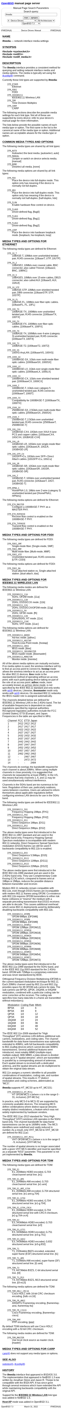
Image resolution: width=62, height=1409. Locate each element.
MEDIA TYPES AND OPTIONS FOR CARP (28, 1348)
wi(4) (10, 690)
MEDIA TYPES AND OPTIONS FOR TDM (27, 1160)
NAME (6, 36)
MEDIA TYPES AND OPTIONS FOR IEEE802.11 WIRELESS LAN (24, 581)
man (26, 18)
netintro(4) (7, 1364)
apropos (34, 18)
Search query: (31, 11)
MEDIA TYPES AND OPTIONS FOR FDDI (28, 534)
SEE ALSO (9, 1359)
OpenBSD (7, 3)
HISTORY (8, 1370)
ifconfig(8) (7, 75)
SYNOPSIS (9, 47)
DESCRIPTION (11, 63)
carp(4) (6, 1353)
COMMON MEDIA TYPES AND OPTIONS (27, 141)
